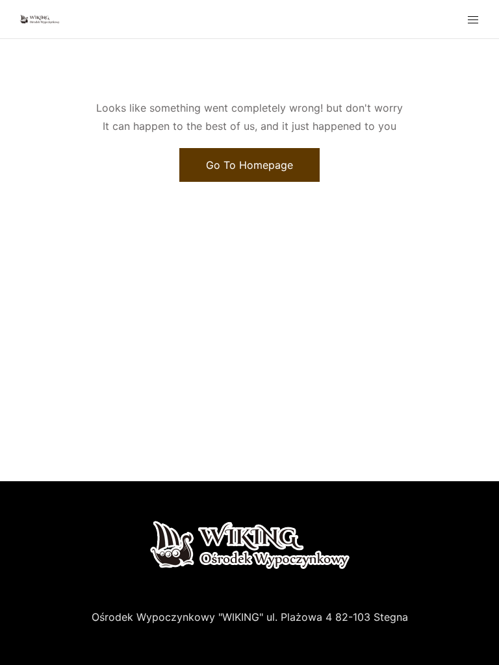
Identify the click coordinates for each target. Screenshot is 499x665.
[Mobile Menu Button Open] (473, 20)
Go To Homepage (249, 164)
